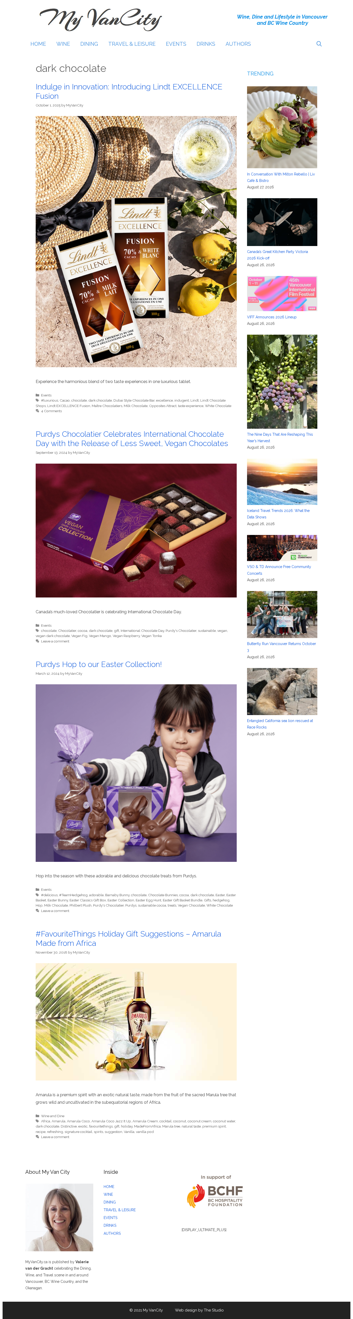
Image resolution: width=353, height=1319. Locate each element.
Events (46, 395)
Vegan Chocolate (191, 905)
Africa (45, 1121)
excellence (164, 400)
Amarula (58, 1121)
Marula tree (171, 1126)
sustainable (207, 630)
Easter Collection (121, 900)
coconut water (224, 1121)
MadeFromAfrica (147, 1126)
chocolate (79, 400)
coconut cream (199, 1121)
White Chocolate (218, 406)
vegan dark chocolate (53, 636)
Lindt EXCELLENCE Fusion (68, 406)
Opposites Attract (163, 406)
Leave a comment (55, 641)
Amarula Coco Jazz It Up (111, 1121)
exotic (83, 1126)
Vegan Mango (100, 636)
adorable (96, 895)
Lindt (194, 400)
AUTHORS (238, 44)
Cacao (65, 400)
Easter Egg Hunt (148, 900)
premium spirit (214, 1126)
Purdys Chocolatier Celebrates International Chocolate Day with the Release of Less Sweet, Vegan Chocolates (132, 439)
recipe (40, 1132)
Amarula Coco (78, 1121)
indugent (181, 400)
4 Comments (51, 411)
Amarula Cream (145, 1121)
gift (116, 630)
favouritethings (101, 1126)
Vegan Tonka (151, 636)
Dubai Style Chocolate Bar (134, 400)
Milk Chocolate (136, 406)
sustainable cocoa (152, 905)
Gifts (207, 900)
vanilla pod (145, 1132)
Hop (39, 905)
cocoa (82, 630)
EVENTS (176, 44)
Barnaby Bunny (117, 895)
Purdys (130, 905)
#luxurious (49, 400)
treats (172, 905)
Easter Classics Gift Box (88, 900)
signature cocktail (78, 1132)
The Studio (214, 1310)
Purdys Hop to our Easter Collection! (99, 664)
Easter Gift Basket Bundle (182, 900)
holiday (127, 1126)
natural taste (191, 1126)
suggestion (113, 1132)
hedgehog (221, 900)
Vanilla (129, 1132)
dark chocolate (100, 400)
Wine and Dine (52, 1116)
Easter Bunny (58, 900)
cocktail (165, 1121)
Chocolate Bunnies (163, 895)
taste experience (190, 406)
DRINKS (206, 44)
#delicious (49, 895)
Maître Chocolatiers (107, 406)
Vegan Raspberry (126, 636)
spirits (98, 1132)
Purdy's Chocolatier (181, 630)
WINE (63, 44)
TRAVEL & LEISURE (132, 44)
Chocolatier (67, 630)
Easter (220, 895)
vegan (222, 630)
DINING (89, 44)
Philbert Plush (80, 905)
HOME (38, 44)
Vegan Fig (79, 636)
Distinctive (69, 1126)
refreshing (55, 1132)
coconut (179, 1121)
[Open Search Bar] (319, 44)
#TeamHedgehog (73, 895)
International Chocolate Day (142, 630)
